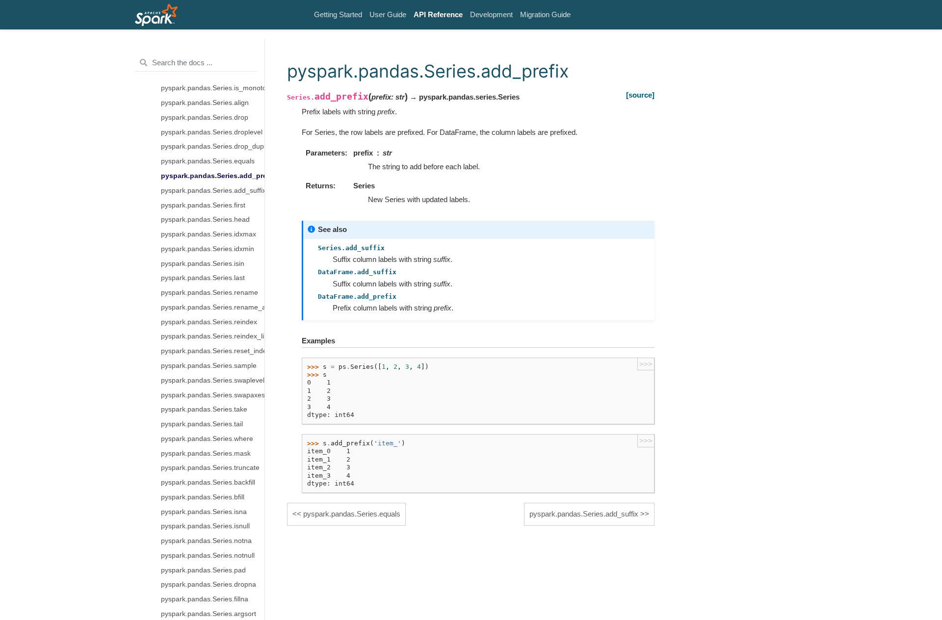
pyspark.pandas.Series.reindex (209, 321)
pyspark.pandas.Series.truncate (210, 467)
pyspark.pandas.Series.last (203, 278)
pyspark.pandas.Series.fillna (204, 599)
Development (491, 14)
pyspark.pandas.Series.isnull (205, 526)
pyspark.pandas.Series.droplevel (211, 131)
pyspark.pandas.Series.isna (204, 511)
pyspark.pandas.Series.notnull (208, 555)
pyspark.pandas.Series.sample (209, 365)
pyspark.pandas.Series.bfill (202, 497)
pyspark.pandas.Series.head (205, 219)
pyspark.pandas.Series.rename (209, 292)
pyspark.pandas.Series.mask (206, 453)
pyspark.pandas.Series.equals (208, 161)
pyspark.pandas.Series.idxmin (207, 249)
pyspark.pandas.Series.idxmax (208, 234)
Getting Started (338, 14)
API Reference (438, 14)
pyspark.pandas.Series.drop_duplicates (212, 146)
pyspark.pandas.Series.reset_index (212, 351)
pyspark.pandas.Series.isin (202, 263)
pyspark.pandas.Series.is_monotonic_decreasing (212, 88)
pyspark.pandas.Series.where (207, 438)
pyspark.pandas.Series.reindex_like (212, 336)
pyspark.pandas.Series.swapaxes (212, 394)
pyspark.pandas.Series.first (203, 204)
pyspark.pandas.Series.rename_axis (212, 307)
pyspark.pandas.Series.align (205, 102)
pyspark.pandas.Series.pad (203, 569)
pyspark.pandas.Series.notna (206, 540)
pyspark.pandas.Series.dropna (208, 584)
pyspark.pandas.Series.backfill (208, 482)
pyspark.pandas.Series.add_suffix (212, 190)
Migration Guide (545, 14)
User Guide (387, 14)
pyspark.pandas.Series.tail (202, 424)
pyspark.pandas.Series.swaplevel (212, 380)
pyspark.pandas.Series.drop (204, 117)
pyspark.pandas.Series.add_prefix (212, 176)
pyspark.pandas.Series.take (204, 409)
